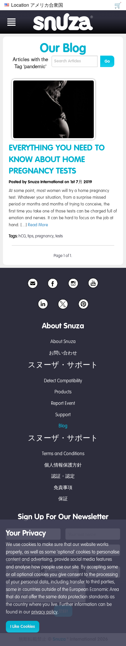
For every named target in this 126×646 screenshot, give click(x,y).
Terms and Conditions (63, 454)
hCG (22, 236)
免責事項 (63, 488)
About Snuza (63, 342)
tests (59, 236)
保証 (63, 499)
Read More (38, 225)
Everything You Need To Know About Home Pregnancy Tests (57, 159)
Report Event (63, 403)
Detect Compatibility (63, 381)
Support (63, 415)
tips (30, 236)
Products (63, 392)
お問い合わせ (63, 353)
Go (107, 61)
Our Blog (63, 49)
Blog (63, 426)
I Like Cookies (22, 627)
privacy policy (44, 612)
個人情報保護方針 (63, 465)
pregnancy (44, 236)
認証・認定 (63, 476)
